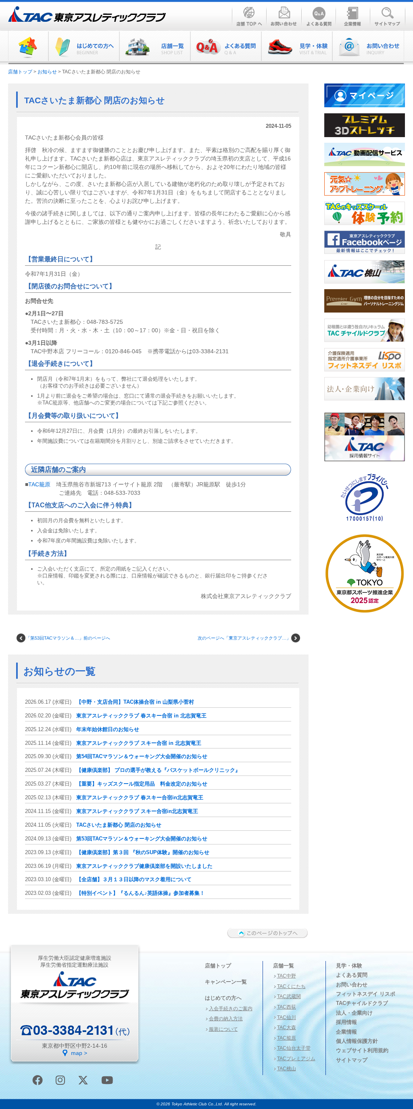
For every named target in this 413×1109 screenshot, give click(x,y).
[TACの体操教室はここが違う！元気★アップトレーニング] (364, 198)
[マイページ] (364, 110)
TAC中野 (286, 976)
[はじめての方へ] (83, 47)
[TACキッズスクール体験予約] (364, 227)
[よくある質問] (225, 47)
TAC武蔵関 (289, 996)
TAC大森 (286, 1027)
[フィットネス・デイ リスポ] (364, 374)
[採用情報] (364, 464)
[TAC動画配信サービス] (364, 168)
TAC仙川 (286, 1017)
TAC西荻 (286, 1007)
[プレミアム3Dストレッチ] (364, 139)
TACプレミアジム (296, 1058)
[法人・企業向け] (364, 403)
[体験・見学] (296, 47)
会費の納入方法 (226, 1018)
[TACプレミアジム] (364, 315)
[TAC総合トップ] (28, 47)
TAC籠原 (39, 484)
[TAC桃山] (364, 286)
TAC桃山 (286, 1068)
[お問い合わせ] (368, 47)
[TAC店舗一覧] (154, 47)
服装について (223, 1029)
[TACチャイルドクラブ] (364, 344)
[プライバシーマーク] (364, 524)
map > (79, 1053)
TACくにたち (291, 986)
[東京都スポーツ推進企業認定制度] (364, 615)
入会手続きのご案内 (230, 1008)
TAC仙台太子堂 (294, 1048)
